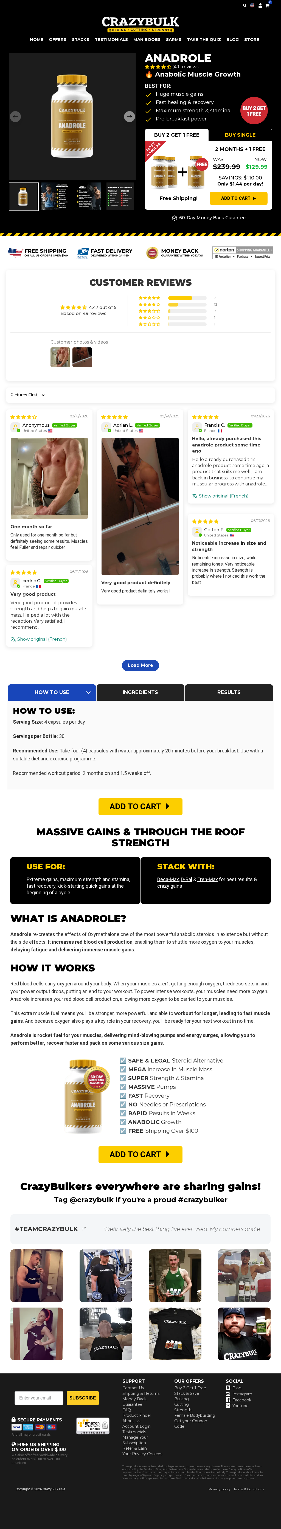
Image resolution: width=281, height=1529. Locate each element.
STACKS (80, 39)
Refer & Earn (134, 1448)
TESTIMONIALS (111, 39)
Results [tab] (229, 692)
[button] (280, 1528)
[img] (23, 417)
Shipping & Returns (140, 1393)
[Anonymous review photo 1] (49, 478)
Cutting (181, 1404)
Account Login (136, 1426)
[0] (267, 5)
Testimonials (134, 1431)
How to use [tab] (52, 692)
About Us (131, 1420)
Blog (236, 1387)
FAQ (126, 1409)
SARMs (173, 39)
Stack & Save (186, 1393)
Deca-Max (168, 879)
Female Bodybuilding (194, 1415)
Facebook (241, 1400)
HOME (36, 39)
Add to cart (236, 198)
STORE (251, 39)
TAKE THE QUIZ (204, 39)
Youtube (240, 1405)
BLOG (232, 39)
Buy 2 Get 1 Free (190, 1387)
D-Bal (186, 879)
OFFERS (57, 39)
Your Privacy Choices (142, 1453)
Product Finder (136, 1415)
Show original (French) (224, 496)
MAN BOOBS (147, 39)
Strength (183, 1409)
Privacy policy (220, 1489)
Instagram (242, 1394)
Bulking (181, 1398)
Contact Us (133, 1387)
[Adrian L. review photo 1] (140, 506)
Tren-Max (207, 879)
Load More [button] (140, 665)
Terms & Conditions (249, 1489)
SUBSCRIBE (82, 1398)
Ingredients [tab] (140, 692)
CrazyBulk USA (54, 1489)
